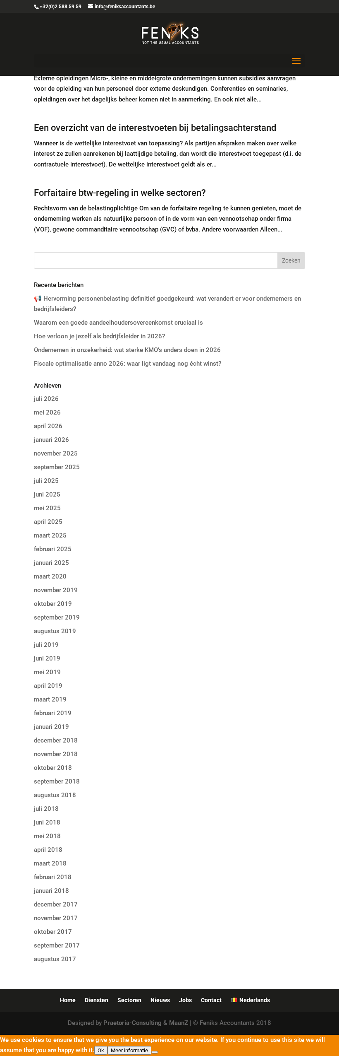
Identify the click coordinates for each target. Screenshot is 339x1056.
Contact (211, 1000)
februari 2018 (53, 877)
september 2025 (57, 467)
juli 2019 (46, 645)
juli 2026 (46, 399)
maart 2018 (50, 863)
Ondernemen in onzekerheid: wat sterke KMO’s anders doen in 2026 (127, 350)
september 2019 (57, 617)
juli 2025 (46, 481)
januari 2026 (51, 440)
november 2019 (56, 590)
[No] (154, 1052)
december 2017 (56, 904)
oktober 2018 (53, 768)
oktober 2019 (53, 604)
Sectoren (129, 1000)
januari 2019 (51, 727)
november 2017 (56, 918)
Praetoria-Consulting (132, 1023)
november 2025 (56, 453)
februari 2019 (53, 713)
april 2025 (48, 522)
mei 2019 (47, 672)
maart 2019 (50, 699)
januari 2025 (51, 563)
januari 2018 (51, 890)
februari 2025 (53, 549)
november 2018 (56, 754)
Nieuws (160, 1000)
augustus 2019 (55, 631)
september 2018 (57, 781)
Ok (101, 1050)
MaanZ (178, 1023)
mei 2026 (47, 412)
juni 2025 (47, 494)
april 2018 (48, 849)
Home (68, 1000)
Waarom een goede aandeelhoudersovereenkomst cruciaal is (118, 322)
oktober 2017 (53, 931)
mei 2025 (47, 508)
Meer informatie (129, 1050)
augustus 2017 (55, 959)
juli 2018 (46, 808)
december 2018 (56, 740)
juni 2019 (47, 658)
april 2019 (48, 686)
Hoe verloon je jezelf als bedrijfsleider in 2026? (99, 336)
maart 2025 (50, 535)
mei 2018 (47, 836)
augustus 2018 (55, 795)
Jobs (185, 1000)
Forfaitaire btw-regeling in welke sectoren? (120, 193)
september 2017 (57, 945)
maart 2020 (50, 576)
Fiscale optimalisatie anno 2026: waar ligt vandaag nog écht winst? (127, 363)
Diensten (96, 1000)
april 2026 (48, 426)
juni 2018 (47, 822)
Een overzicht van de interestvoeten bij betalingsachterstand (155, 128)
